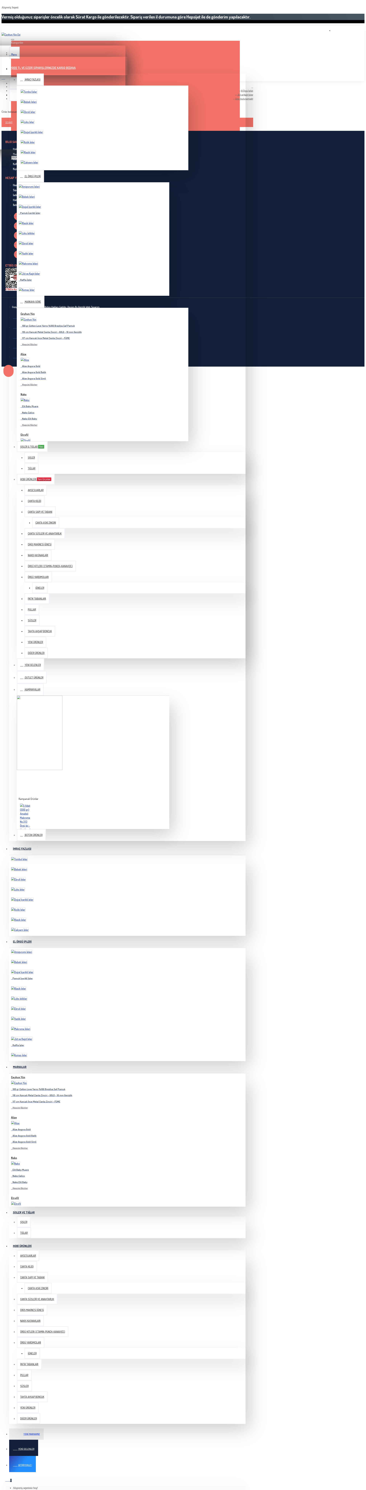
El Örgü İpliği (247, 90)
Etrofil (24, 434)
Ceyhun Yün (28, 313)
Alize (23, 354)
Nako (23, 394)
